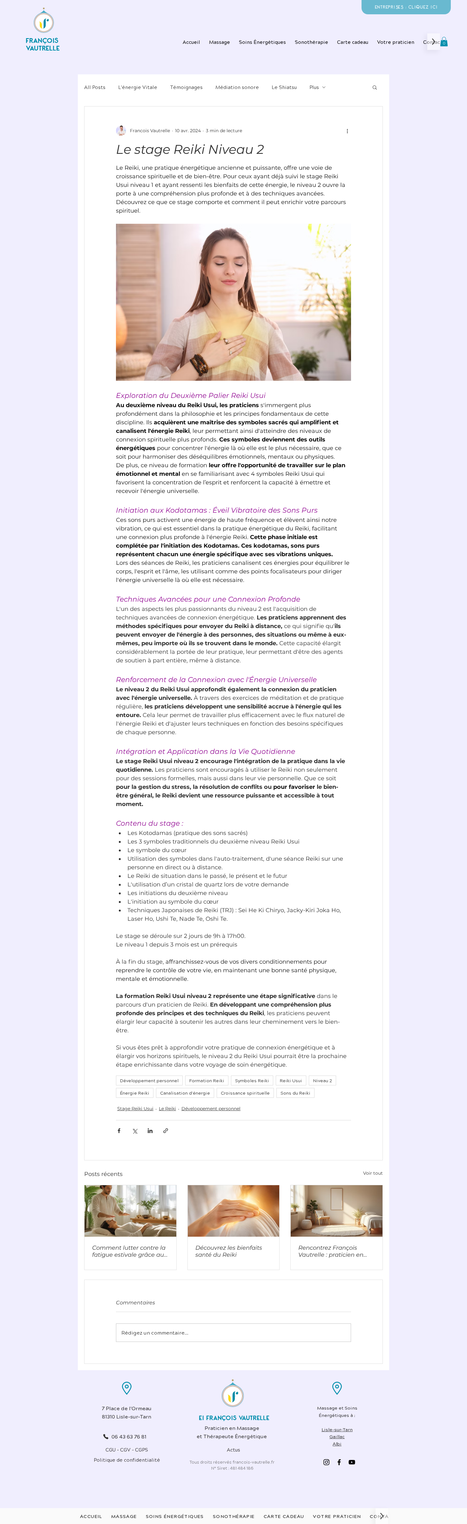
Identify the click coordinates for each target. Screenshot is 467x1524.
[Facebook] (339, 1462)
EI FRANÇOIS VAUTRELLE (234, 1418)
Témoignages (186, 87)
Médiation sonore (237, 87)
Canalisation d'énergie (185, 1092)
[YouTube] (352, 1462)
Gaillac (337, 1436)
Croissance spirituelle (245, 1092)
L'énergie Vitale (137, 87)
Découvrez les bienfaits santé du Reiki (228, 1251)
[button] (262, 41)
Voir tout (373, 1173)
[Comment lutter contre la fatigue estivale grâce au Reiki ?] (130, 1211)
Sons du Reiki (295, 1092)
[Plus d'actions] (347, 130)
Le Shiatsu (284, 87)
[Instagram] (326, 1462)
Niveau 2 (322, 1080)
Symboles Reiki (252, 1080)
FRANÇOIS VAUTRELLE (43, 45)
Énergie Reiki (134, 1092)
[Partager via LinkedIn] (150, 1131)
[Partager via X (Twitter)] (135, 1131)
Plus (314, 87)
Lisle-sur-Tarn (337, 1429)
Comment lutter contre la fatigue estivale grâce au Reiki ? (129, 1251)
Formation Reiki (206, 1080)
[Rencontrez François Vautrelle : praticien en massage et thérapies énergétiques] (336, 1211)
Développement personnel (149, 1080)
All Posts (94, 87)
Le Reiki (167, 1108)
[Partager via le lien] (166, 1131)
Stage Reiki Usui (135, 1108)
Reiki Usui (291, 1080)
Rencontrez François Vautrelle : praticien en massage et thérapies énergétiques (330, 1251)
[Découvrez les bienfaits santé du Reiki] (234, 1211)
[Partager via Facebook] (119, 1131)
